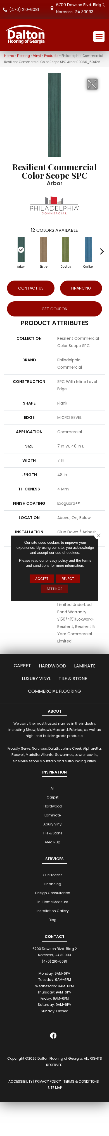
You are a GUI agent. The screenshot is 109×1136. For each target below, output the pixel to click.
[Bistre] (43, 250)
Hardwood (52, 666)
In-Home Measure (52, 901)
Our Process (53, 875)
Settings (55, 588)
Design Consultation (52, 893)
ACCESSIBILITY (20, 1081)
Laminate (85, 666)
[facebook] (53, 1036)
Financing (52, 884)
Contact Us (31, 288)
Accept (41, 578)
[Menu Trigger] (99, 36)
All (52, 788)
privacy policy (57, 560)
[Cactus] (65, 250)
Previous (7, 248)
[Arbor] (21, 250)
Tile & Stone (73, 678)
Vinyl (37, 56)
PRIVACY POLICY (48, 1081)
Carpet (22, 665)
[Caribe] (88, 250)
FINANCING (81, 288)
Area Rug (52, 842)
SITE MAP (55, 1087)
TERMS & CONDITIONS (81, 1081)
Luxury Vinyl (36, 678)
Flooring (23, 56)
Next (102, 248)
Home (9, 56)
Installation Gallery (53, 910)
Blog (52, 919)
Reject (68, 578)
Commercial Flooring (54, 691)
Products (51, 56)
